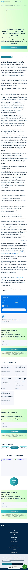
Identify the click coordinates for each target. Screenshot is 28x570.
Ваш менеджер (5, 447)
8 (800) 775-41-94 (18, 1)
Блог (14, 534)
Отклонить (17, 564)
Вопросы (14, 549)
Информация (14, 552)
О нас (14, 530)
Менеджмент (23, 447)
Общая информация (6, 57)
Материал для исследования (20, 57)
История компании (14, 532)
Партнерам (14, 545)
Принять (7, 564)
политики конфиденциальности (14, 354)
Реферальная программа (14, 547)
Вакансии (14, 539)
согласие (21, 352)
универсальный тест (19, 175)
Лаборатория (14, 447)
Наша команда (14, 537)
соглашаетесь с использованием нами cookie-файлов (13, 561)
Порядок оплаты (14, 541)
